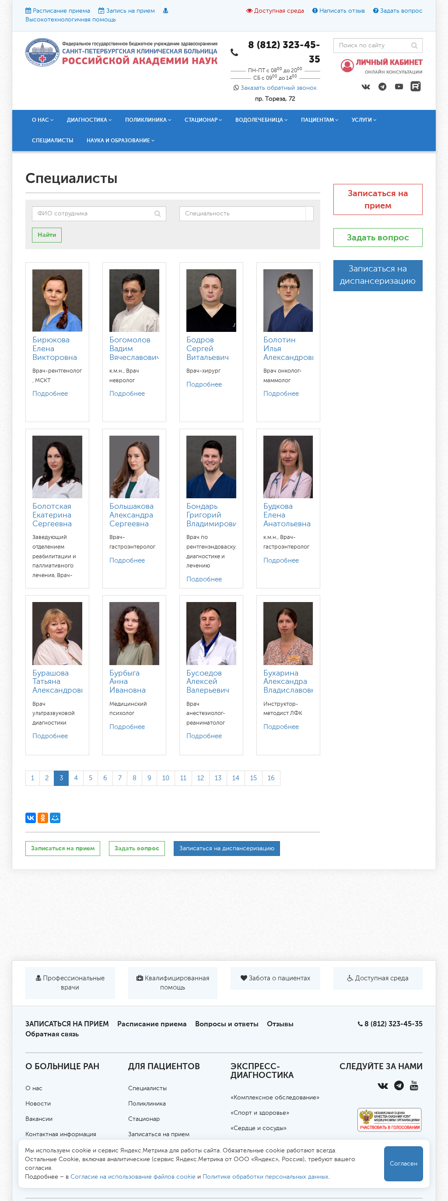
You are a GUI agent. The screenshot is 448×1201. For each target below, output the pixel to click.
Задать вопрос (401, 11)
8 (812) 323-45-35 (393, 1024)
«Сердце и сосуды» (259, 1128)
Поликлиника (147, 1104)
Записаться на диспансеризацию (226, 848)
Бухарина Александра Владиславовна (291, 682)
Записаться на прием (62, 848)
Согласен (403, 1164)
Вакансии (38, 1119)
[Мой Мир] (55, 818)
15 (253, 778)
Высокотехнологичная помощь (70, 20)
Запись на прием (130, 11)
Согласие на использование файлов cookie (133, 1177)
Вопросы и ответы (227, 1024)
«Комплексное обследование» (275, 1098)
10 (165, 778)
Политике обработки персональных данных (266, 1177)
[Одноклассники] (43, 818)
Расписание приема (61, 11)
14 (235, 778)
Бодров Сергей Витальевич (207, 349)
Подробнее (50, 394)
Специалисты (53, 140)
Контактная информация (60, 1134)
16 (271, 778)
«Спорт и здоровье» (260, 1113)
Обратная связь (52, 1034)
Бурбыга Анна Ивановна (127, 682)
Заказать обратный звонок (279, 88)
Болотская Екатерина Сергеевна (52, 515)
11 (183, 778)
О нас (33, 1088)
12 (200, 778)
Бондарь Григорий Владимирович (214, 515)
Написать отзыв (342, 11)
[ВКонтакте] (30, 818)
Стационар (144, 1119)
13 (218, 778)
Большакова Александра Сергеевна (131, 515)
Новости (38, 1104)
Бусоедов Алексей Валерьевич (207, 682)
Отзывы (280, 1024)
